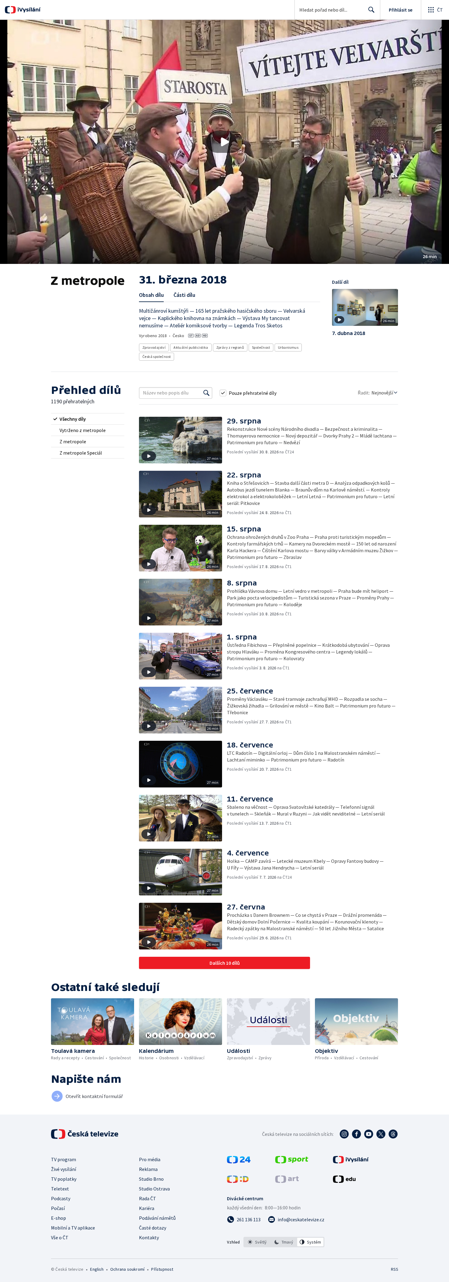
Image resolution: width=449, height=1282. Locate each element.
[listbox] (283, 1242)
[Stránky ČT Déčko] (238, 1181)
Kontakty (149, 1237)
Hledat (371, 9)
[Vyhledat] (206, 393)
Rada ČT (147, 1198)
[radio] (87, 418)
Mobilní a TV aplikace (73, 1228)
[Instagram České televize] (344, 1134)
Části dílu (184, 294)
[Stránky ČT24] (238, 1161)
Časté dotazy (152, 1228)
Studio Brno (151, 1179)
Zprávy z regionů (230, 347)
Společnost (261, 347)
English (96, 1269)
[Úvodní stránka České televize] (85, 1134)
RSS (394, 1269)
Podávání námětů (157, 1218)
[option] (257, 1242)
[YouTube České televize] (369, 1134)
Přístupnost (162, 1269)
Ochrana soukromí (127, 1269)
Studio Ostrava (154, 1189)
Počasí (58, 1208)
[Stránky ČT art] (287, 1181)
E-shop (58, 1218)
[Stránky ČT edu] (344, 1181)
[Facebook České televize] (356, 1134)
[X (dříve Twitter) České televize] (381, 1134)
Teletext (60, 1189)
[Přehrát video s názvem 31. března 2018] (224, 142)
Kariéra (146, 1208)
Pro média (149, 1159)
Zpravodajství (154, 347)
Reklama (148, 1169)
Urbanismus (288, 347)
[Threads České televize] (393, 1134)
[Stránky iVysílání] (351, 1161)
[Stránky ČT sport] (291, 1161)
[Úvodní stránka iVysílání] (28, 9)
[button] (224, 142)
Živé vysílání (63, 1169)
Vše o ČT (59, 1237)
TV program (63, 1159)
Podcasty (60, 1198)
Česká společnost (156, 356)
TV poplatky (63, 1179)
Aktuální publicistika (190, 347)
